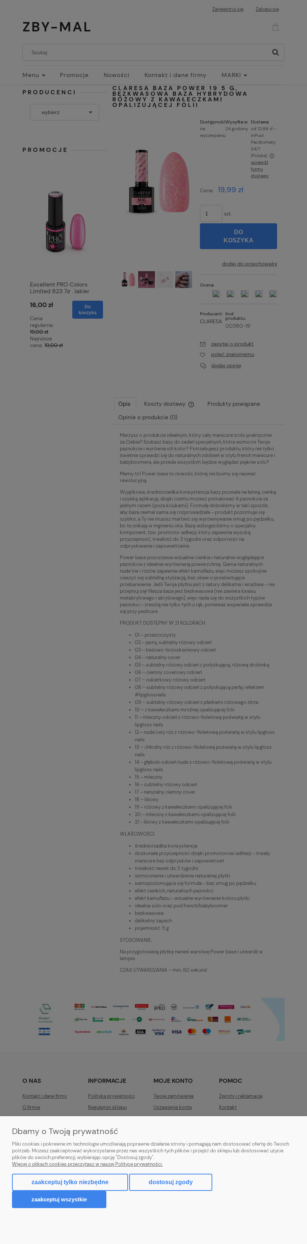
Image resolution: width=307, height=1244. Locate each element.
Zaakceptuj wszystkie (59, 1199)
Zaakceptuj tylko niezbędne (70, 1182)
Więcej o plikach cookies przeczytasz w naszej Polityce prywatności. (87, 1164)
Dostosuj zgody (171, 1182)
